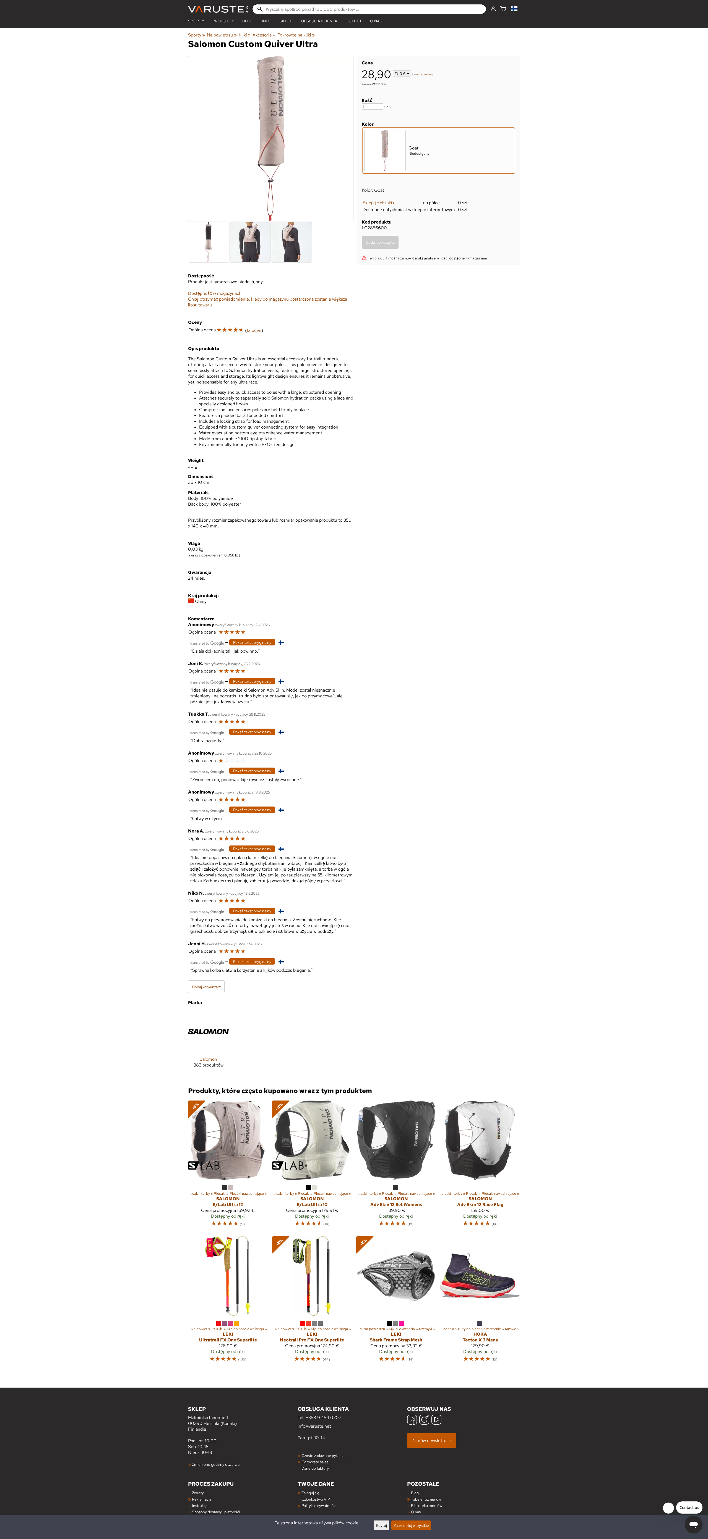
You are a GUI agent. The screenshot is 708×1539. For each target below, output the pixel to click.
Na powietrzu (221, 35)
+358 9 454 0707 (323, 1417)
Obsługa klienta (319, 21)
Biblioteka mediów (426, 1505)
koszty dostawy (423, 74)
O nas (376, 21)
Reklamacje (202, 1499)
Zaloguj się (310, 1492)
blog (247, 21)
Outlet (353, 21)
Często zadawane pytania (322, 1455)
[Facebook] (412, 1420)
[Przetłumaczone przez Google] (207, 643)
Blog (415, 1492)
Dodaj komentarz (206, 986)
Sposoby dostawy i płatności (216, 1511)
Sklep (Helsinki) (378, 203)
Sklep (286, 21)
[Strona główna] (218, 9)
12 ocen (254, 330)
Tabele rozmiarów (426, 1499)
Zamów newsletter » (432, 1440)
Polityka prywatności (318, 1505)
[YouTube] (436, 1420)
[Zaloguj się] (493, 9)
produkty (223, 21)
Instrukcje (200, 1505)
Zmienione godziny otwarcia (216, 1464)
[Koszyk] (503, 9)
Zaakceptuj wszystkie (411, 1525)
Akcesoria (264, 35)
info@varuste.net (314, 1426)
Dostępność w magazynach (214, 293)
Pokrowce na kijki (296, 35)
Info (266, 21)
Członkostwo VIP (315, 1499)
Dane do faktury (315, 1468)
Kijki (245, 35)
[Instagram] (424, 1420)
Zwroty (198, 1492)
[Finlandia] (515, 9)
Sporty (196, 21)
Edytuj (381, 1525)
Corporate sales (314, 1461)
